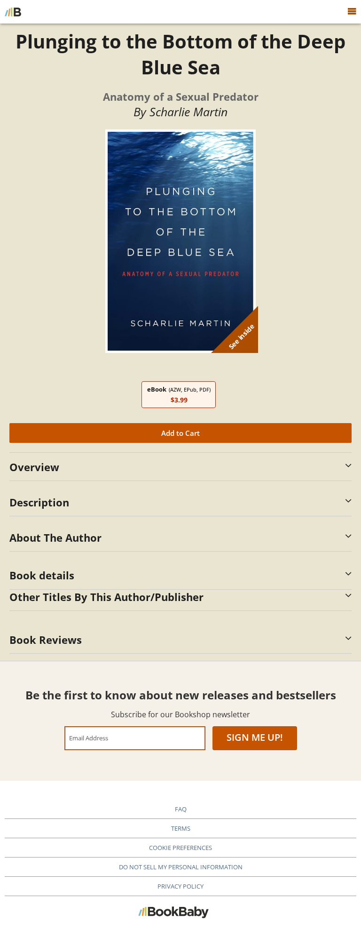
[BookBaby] (13, 12)
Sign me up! (255, 737)
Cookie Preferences (180, 847)
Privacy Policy (180, 886)
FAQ (181, 809)
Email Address (88, 738)
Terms (180, 828)
